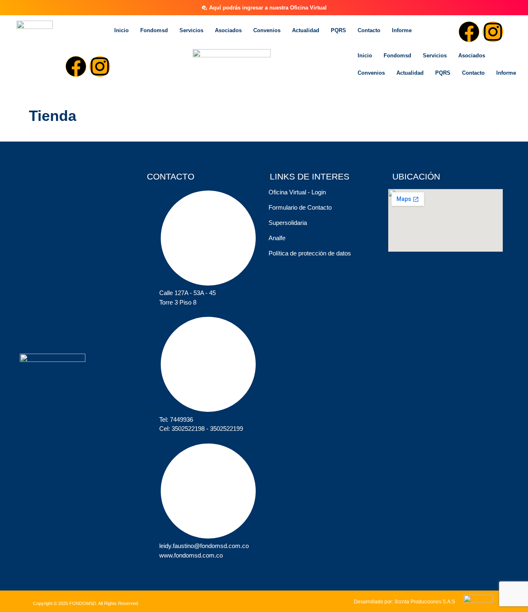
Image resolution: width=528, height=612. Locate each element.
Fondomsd (154, 30)
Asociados (228, 30)
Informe (402, 30)
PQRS (338, 30)
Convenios (266, 30)
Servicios (191, 30)
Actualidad (305, 30)
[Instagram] (493, 31)
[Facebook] (469, 31)
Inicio (121, 30)
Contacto (369, 30)
